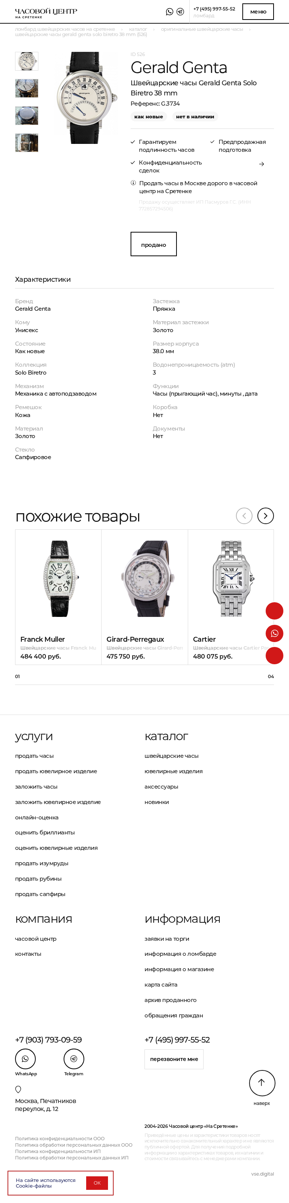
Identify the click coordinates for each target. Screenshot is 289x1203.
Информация (182, 919)
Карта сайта (160, 984)
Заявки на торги (166, 938)
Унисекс (26, 330)
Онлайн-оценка (37, 817)
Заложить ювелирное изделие (58, 802)
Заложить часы (36, 786)
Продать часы (34, 755)
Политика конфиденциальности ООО (60, 1138)
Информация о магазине (179, 969)
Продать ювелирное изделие (56, 771)
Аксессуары (161, 786)
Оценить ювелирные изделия (56, 847)
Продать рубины (38, 878)
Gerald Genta (33, 308)
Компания (43, 919)
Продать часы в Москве (172, 183)
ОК (97, 1183)
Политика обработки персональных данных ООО (73, 1145)
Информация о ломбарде (180, 953)
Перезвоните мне (174, 1059)
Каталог (166, 736)
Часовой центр (35, 938)
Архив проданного (170, 1000)
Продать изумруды (41, 863)
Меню (258, 11)
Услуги (34, 736)
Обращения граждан (173, 1015)
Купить (45, 557)
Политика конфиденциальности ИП (58, 1151)
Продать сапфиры (40, 894)
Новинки (156, 802)
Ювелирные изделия (173, 771)
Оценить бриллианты (45, 832)
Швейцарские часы (171, 755)
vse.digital (262, 1173)
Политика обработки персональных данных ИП (72, 1157)
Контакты (28, 953)
